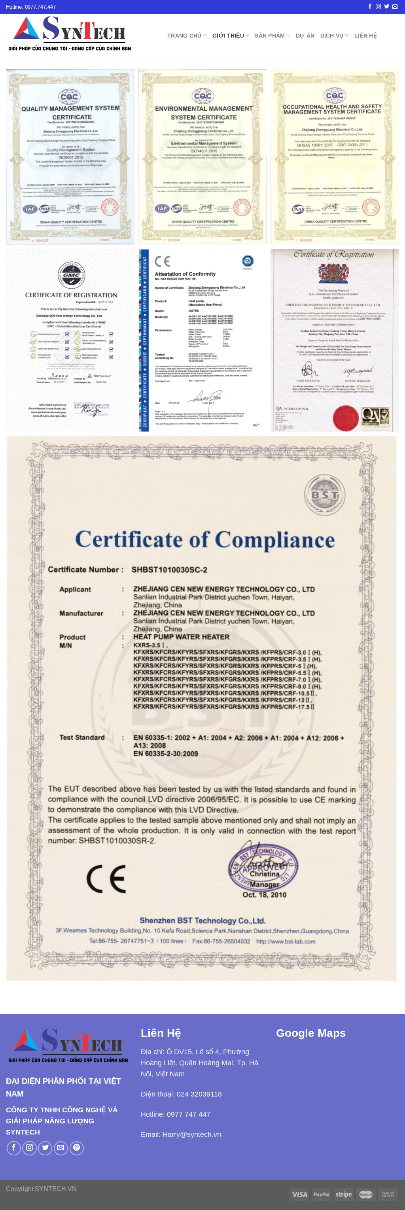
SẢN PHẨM (270, 35)
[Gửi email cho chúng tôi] (394, 7)
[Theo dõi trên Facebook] (370, 7)
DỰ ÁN (305, 35)
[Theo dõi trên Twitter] (386, 7)
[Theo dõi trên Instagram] (378, 7)
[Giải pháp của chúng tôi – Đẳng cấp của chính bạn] (80, 35)
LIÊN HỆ (365, 35)
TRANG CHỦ (184, 35)
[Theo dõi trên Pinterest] (77, 1148)
